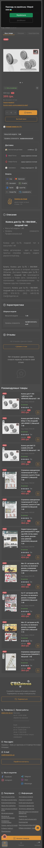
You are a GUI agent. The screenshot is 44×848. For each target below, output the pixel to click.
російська (21, 20)
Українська (21, 15)
